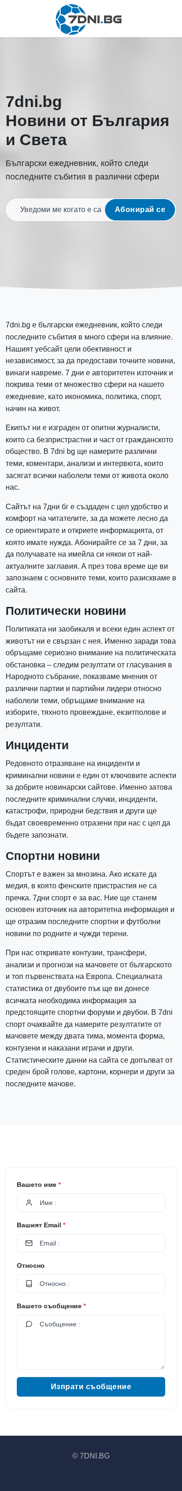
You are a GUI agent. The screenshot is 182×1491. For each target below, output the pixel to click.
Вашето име (39, 1184)
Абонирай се (140, 209)
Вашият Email (41, 1225)
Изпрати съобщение (91, 1387)
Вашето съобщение (51, 1306)
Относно (31, 1265)
